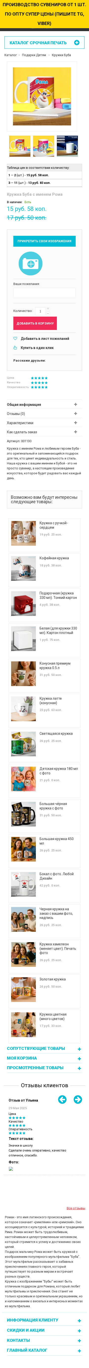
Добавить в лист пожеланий (45, 339)
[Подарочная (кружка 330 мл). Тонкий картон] (23, 603)
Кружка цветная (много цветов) (53, 1016)
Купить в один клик (37, 348)
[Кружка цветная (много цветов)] (23, 1024)
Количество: (23, 311)
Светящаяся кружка (56, 734)
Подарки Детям (34, 55)
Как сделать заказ (22, 432)
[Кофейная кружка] (23, 568)
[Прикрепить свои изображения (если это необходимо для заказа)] (30, 264)
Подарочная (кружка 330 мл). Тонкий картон (58, 595)
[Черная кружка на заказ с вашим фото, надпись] (23, 919)
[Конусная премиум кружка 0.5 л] (23, 673)
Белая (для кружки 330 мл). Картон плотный (58, 630)
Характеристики (20, 423)
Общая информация (24, 405)
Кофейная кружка (54, 558)
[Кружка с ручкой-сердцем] (23, 533)
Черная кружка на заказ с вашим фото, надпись (56, 913)
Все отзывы (76, 1208)
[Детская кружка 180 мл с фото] (23, 779)
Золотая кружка (53, 979)
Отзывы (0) (16, 414)
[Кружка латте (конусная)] (23, 708)
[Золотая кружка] (23, 989)
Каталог (10, 55)
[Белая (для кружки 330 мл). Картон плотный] (23, 638)
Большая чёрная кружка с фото (53, 806)
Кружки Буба (61, 55)
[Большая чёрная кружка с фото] (23, 814)
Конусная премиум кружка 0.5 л (55, 665)
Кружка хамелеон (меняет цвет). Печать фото (58, 948)
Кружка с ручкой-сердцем (54, 525)
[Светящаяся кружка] (23, 744)
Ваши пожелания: (26, 284)
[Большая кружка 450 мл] (23, 849)
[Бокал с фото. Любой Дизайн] (23, 884)
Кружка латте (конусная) (51, 700)
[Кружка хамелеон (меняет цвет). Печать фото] (23, 954)
